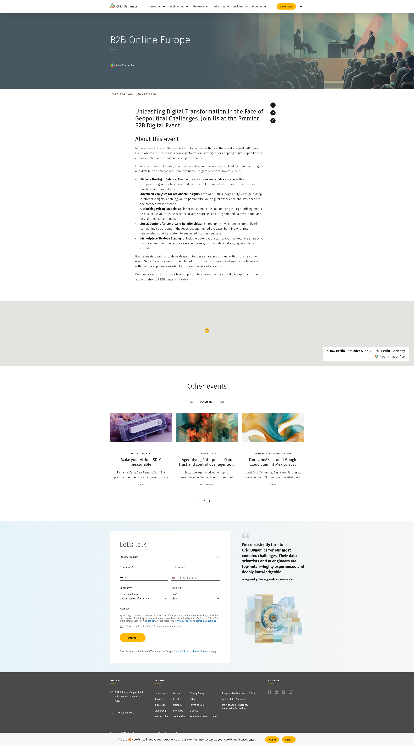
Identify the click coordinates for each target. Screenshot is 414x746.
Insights (177, 704)
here (251, 739)
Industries (159, 704)
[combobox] (176, 578)
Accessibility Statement (234, 699)
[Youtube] (290, 692)
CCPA (192, 699)
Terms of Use (197, 704)
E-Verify (194, 710)
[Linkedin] (273, 112)
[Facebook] (273, 105)
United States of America (134, 598)
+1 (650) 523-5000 (125, 712)
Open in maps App (392, 356)
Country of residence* (129, 594)
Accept (272, 739)
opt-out (151, 621)
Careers (177, 693)
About (122, 93)
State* (174, 594)
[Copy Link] (273, 120)
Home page (160, 693)
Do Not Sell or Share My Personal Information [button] (235, 706)
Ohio (174, 598)
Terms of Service (201, 651)
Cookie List (179, 716)
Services (158, 699)
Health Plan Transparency (204, 716)
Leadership (160, 710)
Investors (178, 710)
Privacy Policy (183, 621)
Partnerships (161, 716)
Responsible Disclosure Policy (238, 693)
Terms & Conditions (206, 621)
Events (131, 93)
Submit (133, 637)
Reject (289, 739)
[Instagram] (283, 692)
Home (113, 93)
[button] (215, 501)
